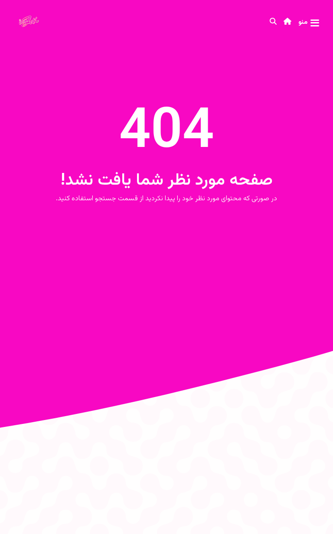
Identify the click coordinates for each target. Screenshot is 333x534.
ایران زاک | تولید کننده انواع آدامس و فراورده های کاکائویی (32, 22)
